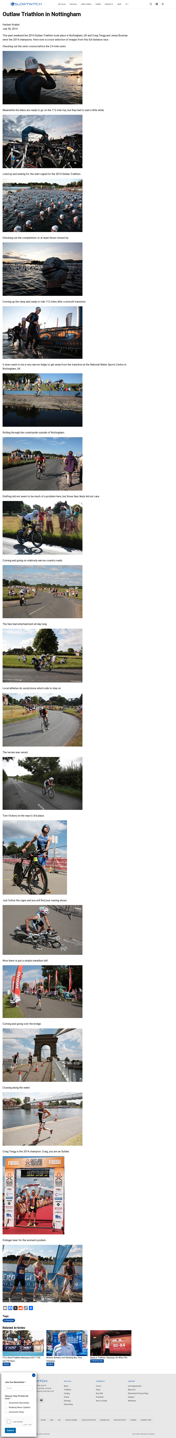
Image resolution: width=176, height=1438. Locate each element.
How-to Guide (101, 1401)
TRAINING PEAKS (146, 1420)
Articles (62, 4)
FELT (59, 1420)
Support (131, 1397)
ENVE (52, 1420)
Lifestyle (9, 1320)
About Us (131, 1390)
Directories (86, 4)
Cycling (67, 1393)
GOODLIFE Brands (71, 1420)
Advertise (132, 1401)
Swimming (68, 1404)
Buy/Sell (73, 4)
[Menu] (162, 4)
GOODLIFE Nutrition (89, 1420)
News (66, 1386)
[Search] (150, 4)
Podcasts (109, 4)
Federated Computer (147, 1434)
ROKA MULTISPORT (120, 1420)
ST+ (127, 4)
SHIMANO (133, 1420)
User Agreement (134, 1386)
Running (67, 1401)
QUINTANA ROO (105, 1420)
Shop (119, 4)
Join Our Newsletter (15, 1382)
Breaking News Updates (20, 1407)
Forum (98, 4)
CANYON (43, 1420)
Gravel (66, 1397)
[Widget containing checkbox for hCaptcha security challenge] (19, 1422)
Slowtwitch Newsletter (19, 1403)
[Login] (156, 4)
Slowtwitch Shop (16, 1412)
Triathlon (67, 1390)
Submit (10, 1430)
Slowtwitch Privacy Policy (138, 1393)
